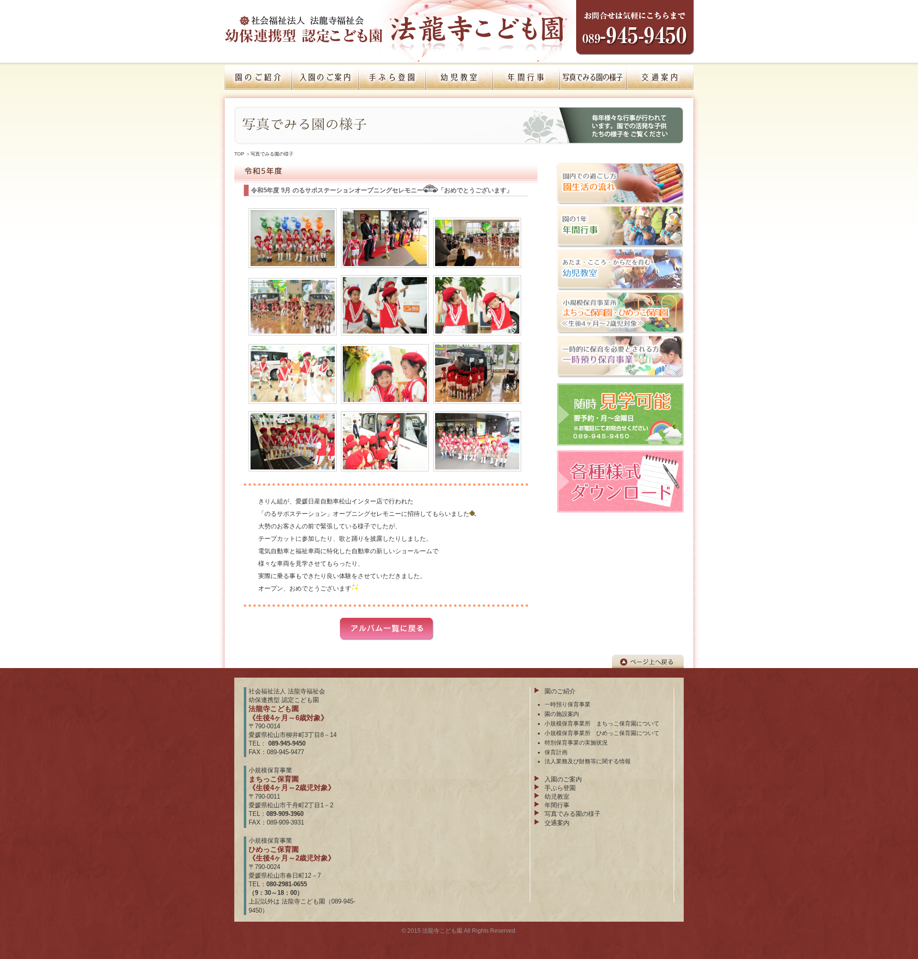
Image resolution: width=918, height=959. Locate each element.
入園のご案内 (563, 779)
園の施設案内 (562, 714)
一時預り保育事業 (567, 704)
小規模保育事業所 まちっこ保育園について (602, 723)
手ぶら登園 (560, 788)
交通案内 (557, 822)
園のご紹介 (560, 691)
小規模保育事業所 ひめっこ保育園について (602, 733)
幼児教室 (557, 796)
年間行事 (557, 805)
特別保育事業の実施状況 (576, 742)
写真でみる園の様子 (272, 153)
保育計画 (556, 752)
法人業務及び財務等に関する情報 (588, 761)
